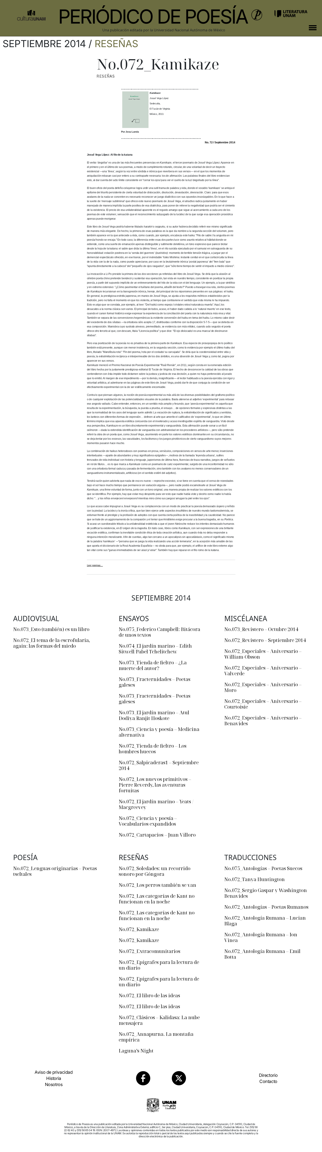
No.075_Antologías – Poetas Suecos (263, 868)
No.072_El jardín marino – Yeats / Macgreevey (156, 804)
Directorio (268, 1075)
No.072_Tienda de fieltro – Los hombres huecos (152, 748)
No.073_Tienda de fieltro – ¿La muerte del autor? (153, 665)
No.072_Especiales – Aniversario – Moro (262, 687)
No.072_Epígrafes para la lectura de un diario (159, 965)
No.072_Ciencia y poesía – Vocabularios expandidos (148, 821)
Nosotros (54, 1084)
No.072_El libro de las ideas (149, 995)
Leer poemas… (95, 565)
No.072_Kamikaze (139, 929)
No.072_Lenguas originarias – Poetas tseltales (55, 871)
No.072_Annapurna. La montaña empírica (156, 1037)
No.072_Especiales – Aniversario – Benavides (262, 720)
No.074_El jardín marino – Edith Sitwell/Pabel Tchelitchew (155, 648)
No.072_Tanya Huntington (254, 879)
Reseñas (116, 44)
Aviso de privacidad (54, 1072)
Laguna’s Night (136, 1050)
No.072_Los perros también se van (157, 885)
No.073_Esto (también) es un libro (51, 629)
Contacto (268, 1081)
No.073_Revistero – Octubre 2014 (261, 629)
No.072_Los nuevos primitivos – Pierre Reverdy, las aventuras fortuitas (155, 785)
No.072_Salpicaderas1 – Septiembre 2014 (159, 765)
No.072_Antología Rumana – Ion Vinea (260, 937)
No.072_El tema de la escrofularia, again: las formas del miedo (51, 643)
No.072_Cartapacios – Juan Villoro (157, 834)
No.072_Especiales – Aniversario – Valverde (262, 670)
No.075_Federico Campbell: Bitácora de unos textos (159, 632)
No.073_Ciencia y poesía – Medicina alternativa (159, 732)
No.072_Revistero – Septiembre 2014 (265, 640)
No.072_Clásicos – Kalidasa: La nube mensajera (159, 1020)
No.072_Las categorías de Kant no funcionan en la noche (157, 898)
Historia (53, 1078)
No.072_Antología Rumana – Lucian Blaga (265, 920)
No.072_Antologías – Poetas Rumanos (266, 906)
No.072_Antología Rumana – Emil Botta (262, 954)
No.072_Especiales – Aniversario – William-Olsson (262, 654)
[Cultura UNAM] (31, 13)
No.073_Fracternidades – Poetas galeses (154, 682)
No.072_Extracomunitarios (149, 951)
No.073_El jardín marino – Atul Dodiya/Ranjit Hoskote (154, 715)
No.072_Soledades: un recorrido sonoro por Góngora (154, 871)
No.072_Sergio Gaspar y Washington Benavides (265, 893)
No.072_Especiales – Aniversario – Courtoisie (262, 704)
